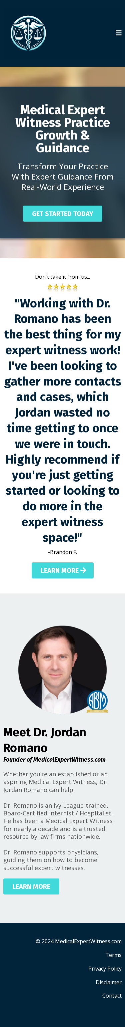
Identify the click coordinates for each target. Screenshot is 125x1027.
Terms (113, 955)
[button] (119, 33)
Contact (112, 995)
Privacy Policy (105, 968)
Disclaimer (109, 982)
